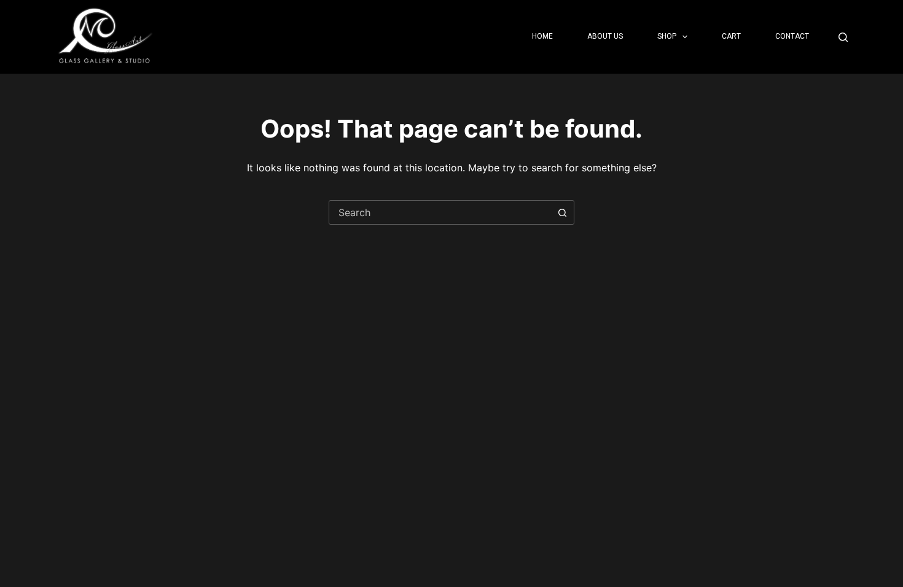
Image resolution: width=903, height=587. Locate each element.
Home (542, 36)
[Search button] (562, 212)
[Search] (843, 37)
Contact (792, 36)
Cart (731, 36)
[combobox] (439, 212)
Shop (666, 36)
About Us (605, 36)
